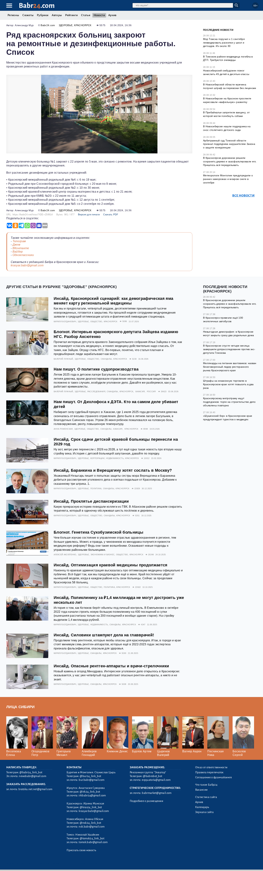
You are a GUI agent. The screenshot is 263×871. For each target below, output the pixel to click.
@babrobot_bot (152, 776)
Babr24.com (48, 25)
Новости (99, 15)
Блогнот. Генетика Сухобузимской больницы (98, 532)
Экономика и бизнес (103, 554)
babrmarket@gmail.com (156, 793)
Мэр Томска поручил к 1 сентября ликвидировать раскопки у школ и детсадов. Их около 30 (224, 42)
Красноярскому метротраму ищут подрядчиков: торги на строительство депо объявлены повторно (229, 402)
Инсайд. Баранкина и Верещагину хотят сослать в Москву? (113, 470)
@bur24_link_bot (90, 776)
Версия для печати (89, 214)
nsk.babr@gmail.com (91, 826)
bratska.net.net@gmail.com (35, 789)
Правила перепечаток (209, 772)
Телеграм (19, 241)
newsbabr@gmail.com (32, 776)
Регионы (13, 15)
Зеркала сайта (204, 812)
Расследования (96, 391)
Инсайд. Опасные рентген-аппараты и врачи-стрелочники (111, 666)
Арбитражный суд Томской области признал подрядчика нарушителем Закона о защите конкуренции (229, 144)
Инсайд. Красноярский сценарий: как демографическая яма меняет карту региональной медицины (113, 301)
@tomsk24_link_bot (92, 838)
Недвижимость (115, 458)
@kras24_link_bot (91, 807)
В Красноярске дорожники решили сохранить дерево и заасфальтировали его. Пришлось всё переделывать (230, 161)
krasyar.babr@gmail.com (27, 265)
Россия (151, 391)
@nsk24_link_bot (90, 822)
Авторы (57, 15)
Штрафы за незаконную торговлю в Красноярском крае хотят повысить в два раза (228, 384)
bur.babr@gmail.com (91, 779)
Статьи (85, 15)
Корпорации (97, 458)
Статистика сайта (206, 797)
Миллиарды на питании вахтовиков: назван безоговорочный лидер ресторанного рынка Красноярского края (229, 367)
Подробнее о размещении (146, 801)
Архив (112, 15)
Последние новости (218, 29)
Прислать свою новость (81, 850)
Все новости (243, 195)
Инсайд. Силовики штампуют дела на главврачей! (104, 635)
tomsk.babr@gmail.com (93, 842)
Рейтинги (71, 15)
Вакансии (201, 789)
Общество (96, 321)
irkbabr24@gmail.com (92, 795)
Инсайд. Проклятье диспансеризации (91, 501)
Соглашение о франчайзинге (213, 777)
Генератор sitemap (87, 863)
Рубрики (42, 15)
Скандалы (106, 359)
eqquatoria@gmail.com (156, 779)
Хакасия (140, 391)
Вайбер (18, 251)
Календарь (202, 807)
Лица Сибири (20, 707)
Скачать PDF (110, 214)
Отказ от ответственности (211, 767)
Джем (16, 244)
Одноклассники (23, 255)
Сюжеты (27, 15)
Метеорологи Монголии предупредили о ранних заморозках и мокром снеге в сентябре (228, 179)
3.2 (28, 863)
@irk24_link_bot (90, 791)
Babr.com (37, 5)
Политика (96, 488)
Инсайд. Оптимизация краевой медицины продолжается (110, 565)
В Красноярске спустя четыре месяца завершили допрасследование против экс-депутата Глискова (229, 349)
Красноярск (82, 25)
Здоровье (66, 25)
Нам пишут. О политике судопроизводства (96, 369)
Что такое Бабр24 (206, 784)
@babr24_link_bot (31, 772)
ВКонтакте (21, 248)
